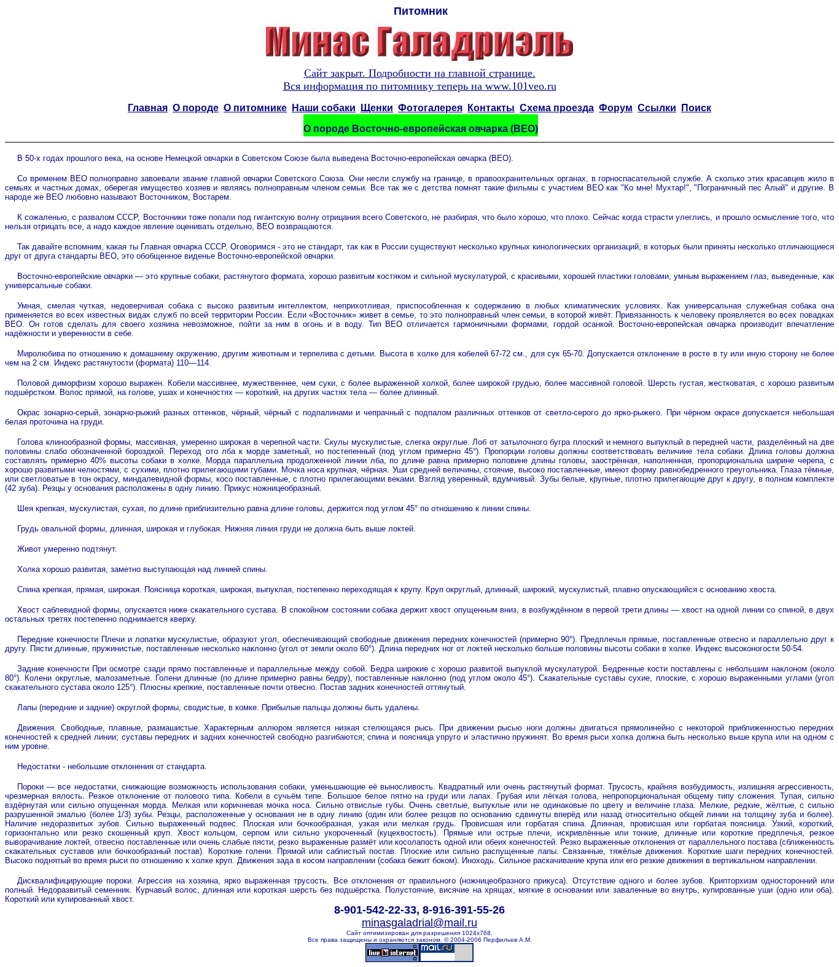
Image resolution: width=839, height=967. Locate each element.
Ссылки (657, 108)
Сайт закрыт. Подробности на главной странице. (420, 73)
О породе (196, 108)
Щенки (377, 108)
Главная (148, 108)
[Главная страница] (419, 63)
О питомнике (255, 108)
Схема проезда (557, 108)
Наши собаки (324, 108)
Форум (616, 108)
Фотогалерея (430, 108)
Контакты (491, 108)
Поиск (696, 108)
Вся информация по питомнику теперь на (419, 86)
